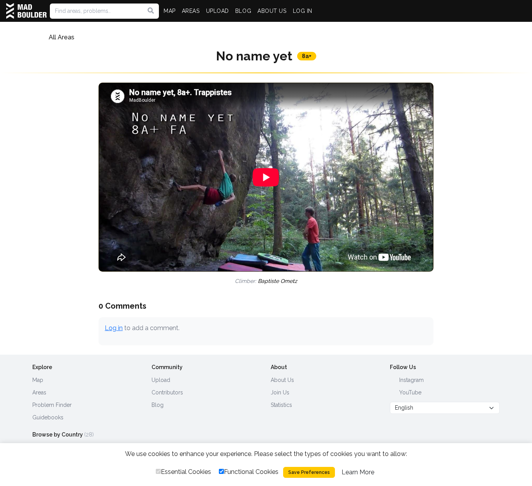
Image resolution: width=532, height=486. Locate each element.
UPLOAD (217, 11)
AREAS (191, 11)
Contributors (167, 392)
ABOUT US (271, 11)
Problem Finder (52, 405)
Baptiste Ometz (277, 281)
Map (37, 380)
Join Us (280, 392)
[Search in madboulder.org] (151, 11)
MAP (170, 11)
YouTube (409, 392)
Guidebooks (47, 417)
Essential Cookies (186, 471)
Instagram (411, 380)
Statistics (281, 405)
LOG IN (302, 11)
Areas (39, 392)
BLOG (243, 11)
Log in (114, 328)
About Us (282, 380)
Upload (160, 380)
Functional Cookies (251, 471)
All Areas (61, 37)
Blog (157, 405)
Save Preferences (309, 472)
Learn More (358, 472)
